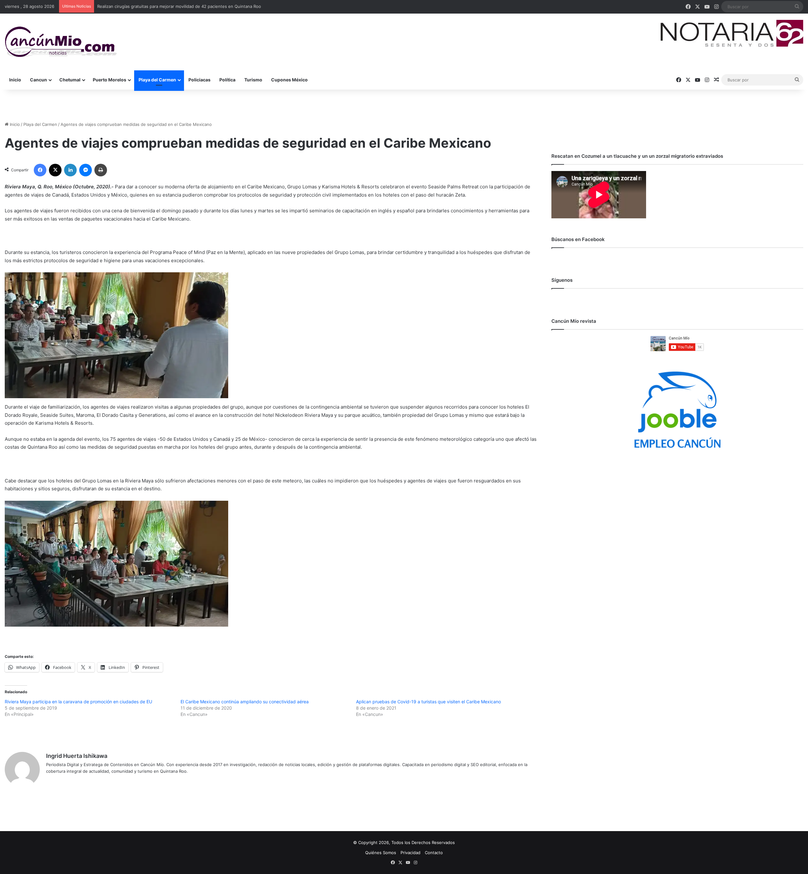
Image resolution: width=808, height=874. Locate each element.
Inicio (15, 79)
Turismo (253, 79)
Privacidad (410, 852)
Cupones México (289, 79)
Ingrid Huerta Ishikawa (76, 756)
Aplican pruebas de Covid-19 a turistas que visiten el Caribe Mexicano (428, 701)
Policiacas (199, 79)
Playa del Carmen (157, 79)
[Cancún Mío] (61, 42)
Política (227, 79)
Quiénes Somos (380, 852)
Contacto (434, 852)
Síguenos (562, 280)
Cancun (38, 79)
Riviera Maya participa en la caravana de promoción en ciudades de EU (78, 701)
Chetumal (69, 79)
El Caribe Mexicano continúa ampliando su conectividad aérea (245, 701)
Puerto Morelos (109, 79)
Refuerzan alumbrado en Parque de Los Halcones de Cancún (157, 6)
